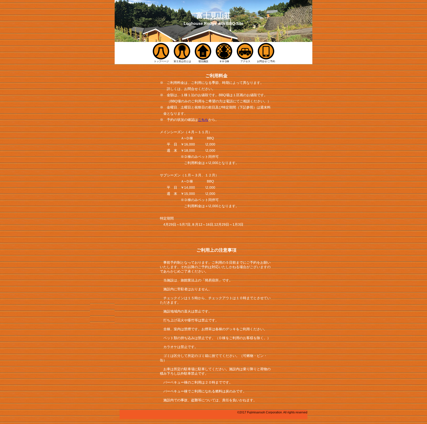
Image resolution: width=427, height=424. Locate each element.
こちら (203, 120)
